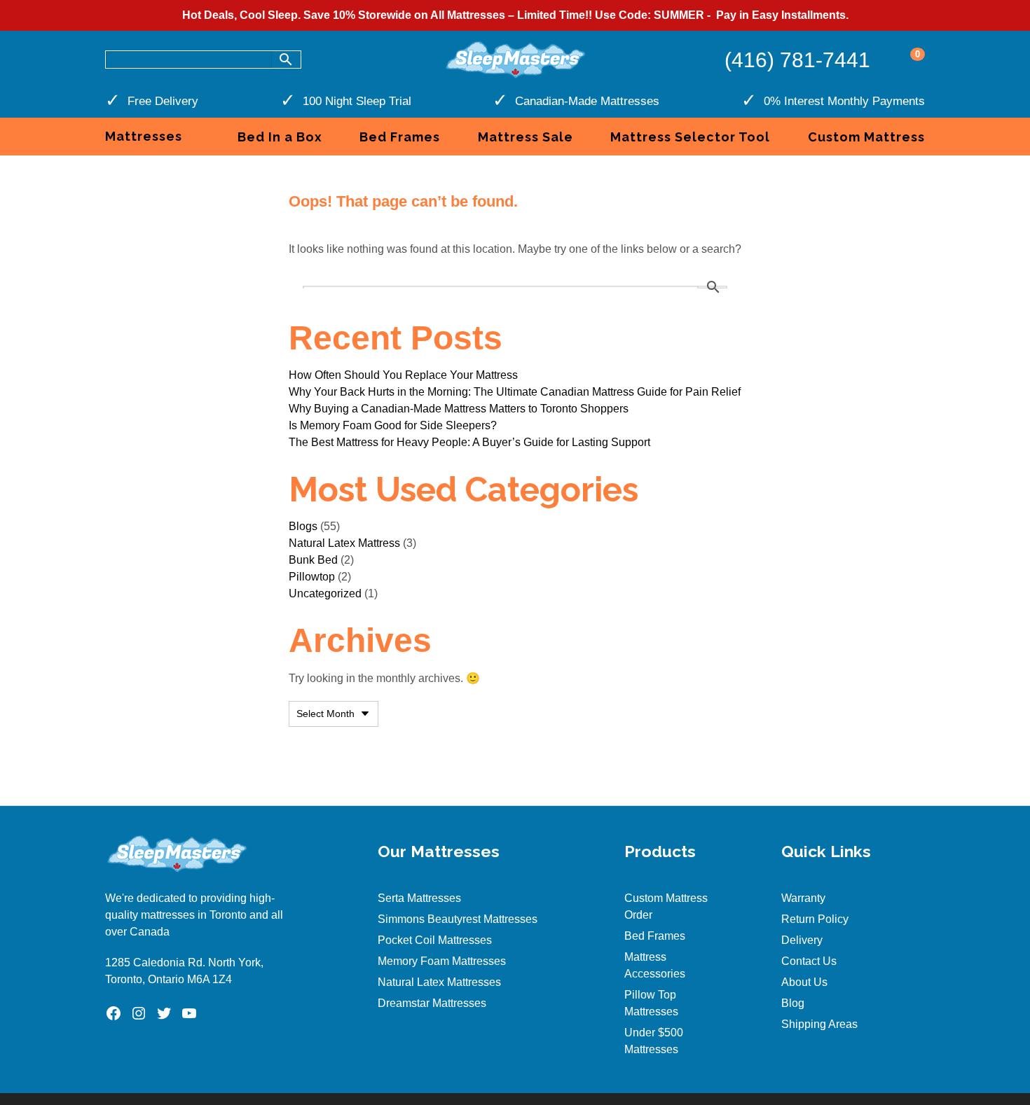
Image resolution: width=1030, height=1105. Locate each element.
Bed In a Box (280, 137)
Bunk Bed (313, 560)
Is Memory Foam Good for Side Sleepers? (393, 425)
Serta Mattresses (419, 898)
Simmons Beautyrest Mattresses (457, 919)
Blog (792, 1003)
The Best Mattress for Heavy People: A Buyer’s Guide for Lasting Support (469, 442)
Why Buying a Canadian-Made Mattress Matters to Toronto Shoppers (459, 409)
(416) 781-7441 (797, 59)
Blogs (303, 526)
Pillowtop (312, 577)
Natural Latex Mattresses (439, 982)
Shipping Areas (819, 1024)
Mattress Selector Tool (690, 137)
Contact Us (809, 961)
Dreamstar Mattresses (432, 1003)
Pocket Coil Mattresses (435, 940)
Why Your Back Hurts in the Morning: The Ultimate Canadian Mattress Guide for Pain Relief (515, 392)
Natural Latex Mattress (344, 543)
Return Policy (815, 919)
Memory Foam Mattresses (442, 961)
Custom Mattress (866, 137)
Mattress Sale (525, 137)
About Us (804, 982)
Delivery (802, 940)
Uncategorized (325, 593)
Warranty (803, 898)
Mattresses (143, 136)
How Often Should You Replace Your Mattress (403, 375)
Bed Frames (399, 137)
